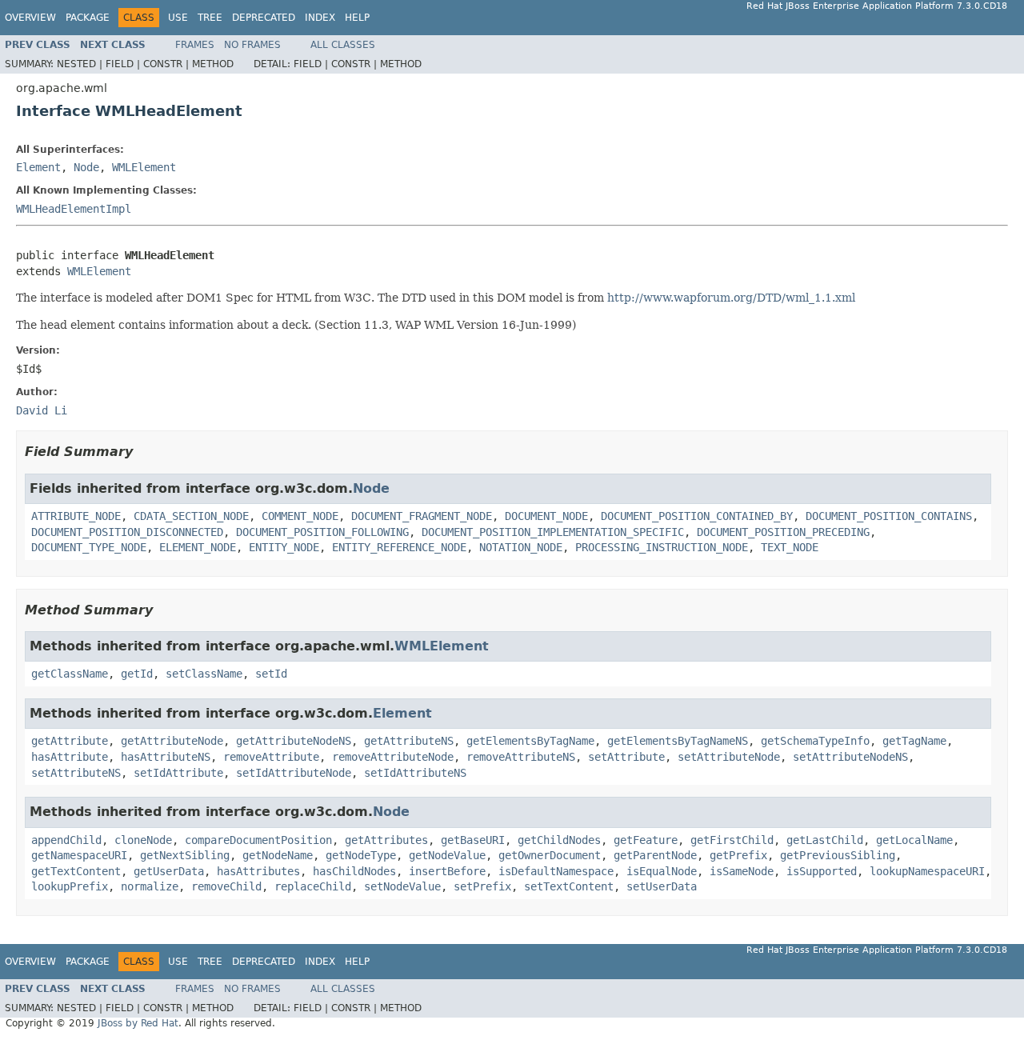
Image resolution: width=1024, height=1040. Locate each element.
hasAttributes (258, 871)
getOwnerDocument (549, 855)
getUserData (169, 871)
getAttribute (69, 740)
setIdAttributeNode (293, 772)
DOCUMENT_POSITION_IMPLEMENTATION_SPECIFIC (553, 532)
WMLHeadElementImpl (73, 208)
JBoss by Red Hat (138, 1023)
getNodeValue (447, 855)
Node (86, 167)
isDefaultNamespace (556, 871)
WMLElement (144, 167)
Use (178, 17)
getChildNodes (559, 840)
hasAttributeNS (165, 756)
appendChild (66, 840)
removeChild (226, 886)
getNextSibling (185, 855)
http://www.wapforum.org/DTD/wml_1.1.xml (731, 297)
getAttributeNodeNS (293, 740)
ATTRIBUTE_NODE (76, 516)
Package (88, 17)
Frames (194, 44)
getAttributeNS (409, 740)
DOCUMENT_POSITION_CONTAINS (889, 516)
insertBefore (447, 871)
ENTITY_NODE (284, 547)
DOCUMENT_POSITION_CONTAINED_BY (697, 516)
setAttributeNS (76, 772)
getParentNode (655, 855)
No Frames (252, 44)
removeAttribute (271, 756)
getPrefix (738, 855)
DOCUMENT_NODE (546, 516)
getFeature (646, 840)
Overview (30, 17)
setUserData (661, 886)
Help (357, 17)
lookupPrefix (69, 886)
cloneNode (143, 840)
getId (137, 673)
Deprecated (263, 17)
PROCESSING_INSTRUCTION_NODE (661, 547)
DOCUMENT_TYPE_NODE (88, 547)
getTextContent (76, 871)
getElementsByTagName (530, 740)
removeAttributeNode (393, 756)
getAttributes (386, 840)
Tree (210, 17)
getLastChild (824, 840)
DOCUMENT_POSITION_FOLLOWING (322, 532)
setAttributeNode (729, 756)
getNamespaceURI (79, 855)
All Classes (342, 44)
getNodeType (361, 855)
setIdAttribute (178, 772)
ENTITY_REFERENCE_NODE (399, 547)
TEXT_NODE (789, 547)
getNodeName (277, 855)
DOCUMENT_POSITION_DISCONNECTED (127, 532)
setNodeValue (402, 886)
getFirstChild (732, 840)
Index (320, 17)
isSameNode (742, 871)
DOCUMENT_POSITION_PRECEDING (783, 532)
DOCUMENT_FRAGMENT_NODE (421, 516)
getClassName (69, 673)
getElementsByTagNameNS (677, 740)
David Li (41, 410)
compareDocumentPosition (258, 840)
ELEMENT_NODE (197, 547)
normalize (149, 886)
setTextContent (569, 886)
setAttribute (626, 756)
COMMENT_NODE (300, 516)
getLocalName (914, 840)
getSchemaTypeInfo (815, 740)
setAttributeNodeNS (850, 756)
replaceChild (312, 886)
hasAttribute (69, 756)
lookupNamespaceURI (927, 871)
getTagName (914, 740)
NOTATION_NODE (520, 547)
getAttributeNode (172, 740)
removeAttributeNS (520, 756)
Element (38, 167)
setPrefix (482, 886)
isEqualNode (661, 871)
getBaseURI (473, 840)
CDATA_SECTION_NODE (191, 516)
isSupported (821, 871)
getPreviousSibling (837, 855)
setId (271, 673)
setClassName (204, 673)
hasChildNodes (354, 871)
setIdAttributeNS (415, 772)
